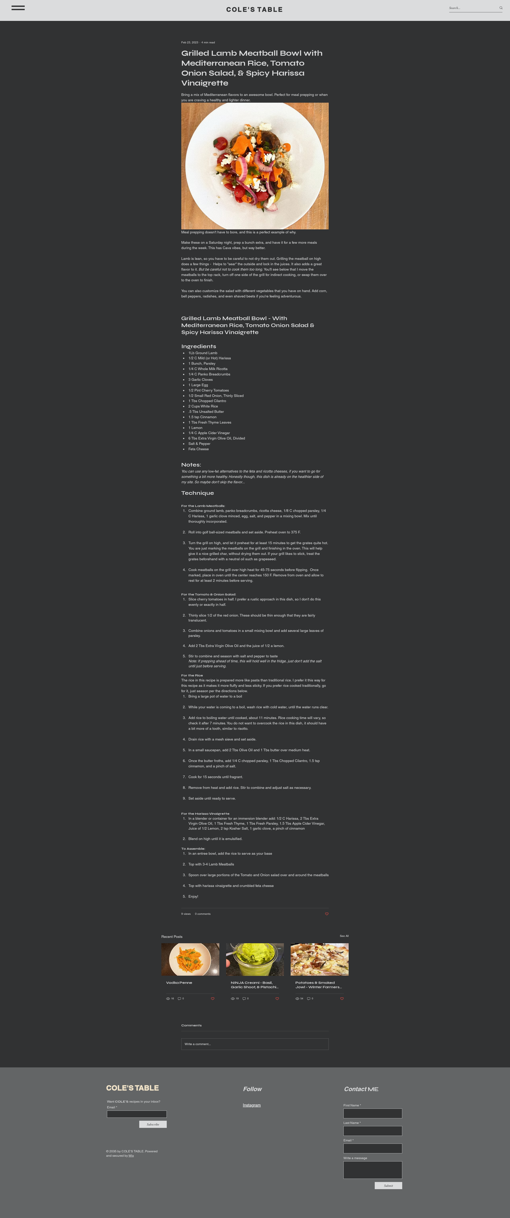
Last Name (351, 1122)
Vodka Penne (179, 982)
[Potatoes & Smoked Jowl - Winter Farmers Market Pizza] (320, 959)
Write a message (355, 1158)
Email (111, 1107)
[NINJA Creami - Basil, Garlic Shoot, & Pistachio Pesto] (255, 959)
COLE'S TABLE (254, 9)
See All (344, 935)
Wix (131, 1156)
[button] (18, 8)
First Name (351, 1105)
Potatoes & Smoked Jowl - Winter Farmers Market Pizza (317, 984)
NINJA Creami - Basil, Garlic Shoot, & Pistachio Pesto (255, 984)
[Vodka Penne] (190, 959)
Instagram (252, 1105)
